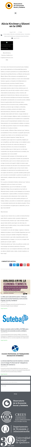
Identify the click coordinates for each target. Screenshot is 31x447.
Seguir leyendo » (4, 308)
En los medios (7, 34)
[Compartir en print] (24, 265)
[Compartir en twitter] (14, 265)
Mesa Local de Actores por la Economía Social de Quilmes (16, 36)
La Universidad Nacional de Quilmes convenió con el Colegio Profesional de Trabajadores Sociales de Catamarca (15, 362)
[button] (15, 13)
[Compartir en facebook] (10, 265)
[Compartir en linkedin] (17, 265)
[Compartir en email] (28, 265)
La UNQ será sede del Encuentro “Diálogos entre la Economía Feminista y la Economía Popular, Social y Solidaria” (14, 298)
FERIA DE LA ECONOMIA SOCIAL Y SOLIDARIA (20, 34)
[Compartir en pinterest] (21, 265)
